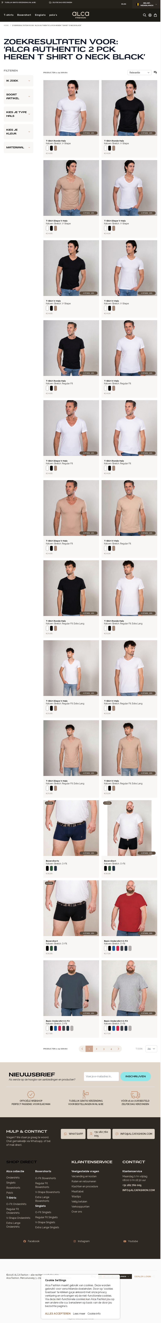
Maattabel (75, 1184)
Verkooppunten (78, 1199)
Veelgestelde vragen (83, 1164)
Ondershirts (13, 1170)
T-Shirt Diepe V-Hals (56, 221)
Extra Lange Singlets (46, 1220)
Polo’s (9, 1185)
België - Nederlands (147, 4)
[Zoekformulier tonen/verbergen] (145, 15)
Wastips (74, 1189)
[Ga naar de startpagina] (80, 15)
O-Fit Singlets (42, 1205)
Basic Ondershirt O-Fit (116, 941)
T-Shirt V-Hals (53, 301)
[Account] (150, 15)
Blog (91, 1269)
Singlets (11, 1175)
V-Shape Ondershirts (18, 1211)
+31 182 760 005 (129, 1178)
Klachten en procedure (82, 1179)
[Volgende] (118, 1049)
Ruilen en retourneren (81, 1174)
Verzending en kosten (81, 1169)
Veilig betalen (77, 1194)
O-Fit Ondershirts (16, 1197)
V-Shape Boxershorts (46, 1185)
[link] (82, 1049)
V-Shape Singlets (44, 1215)
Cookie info (93, 1313)
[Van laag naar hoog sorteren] (155, 72)
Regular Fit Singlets (45, 1210)
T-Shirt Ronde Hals (56, 141)
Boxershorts (52, 861)
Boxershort (110, 861)
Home (6, 25)
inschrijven (133, 1067)
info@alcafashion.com (136, 1183)
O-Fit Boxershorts (44, 1171)
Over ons (74, 1204)
